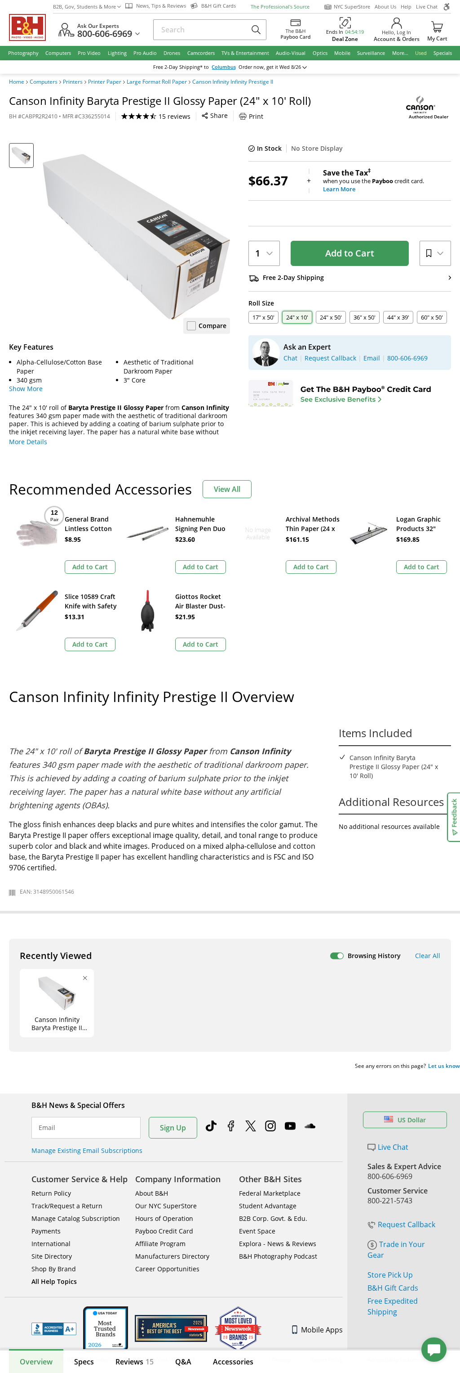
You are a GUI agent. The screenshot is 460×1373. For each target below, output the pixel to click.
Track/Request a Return (66, 1206)
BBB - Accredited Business (53, 1329)
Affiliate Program (160, 1243)
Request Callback (406, 1224)
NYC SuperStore (352, 6)
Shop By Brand (53, 1269)
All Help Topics (54, 1281)
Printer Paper (104, 82)
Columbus (224, 67)
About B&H (151, 1193)
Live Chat (427, 6)
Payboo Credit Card (164, 1231)
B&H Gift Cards (392, 1288)
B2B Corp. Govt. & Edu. (273, 1218)
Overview (36, 1362)
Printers (73, 82)
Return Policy (51, 1193)
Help (406, 6)
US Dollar (412, 1120)
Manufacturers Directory (172, 1256)
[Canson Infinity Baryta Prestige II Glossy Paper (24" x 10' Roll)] (136, 237)
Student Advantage (267, 1206)
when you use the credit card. (373, 181)
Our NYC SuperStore (166, 1206)
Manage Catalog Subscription (75, 1218)
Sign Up (173, 1128)
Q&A (183, 1362)
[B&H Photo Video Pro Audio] (31, 27)
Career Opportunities (167, 1269)
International (51, 1243)
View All (227, 489)
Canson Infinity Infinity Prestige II (232, 82)
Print (256, 116)
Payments (46, 1231)
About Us (385, 6)
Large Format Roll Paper (157, 82)
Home (16, 82)
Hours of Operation (164, 1218)
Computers (44, 82)
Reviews (134, 1362)
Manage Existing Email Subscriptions (86, 1150)
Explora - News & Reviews (277, 1243)
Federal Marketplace (270, 1193)
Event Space (257, 1231)
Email (47, 1128)
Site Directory (51, 1256)
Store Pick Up (390, 1275)
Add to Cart (349, 253)
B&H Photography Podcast (278, 1256)
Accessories (233, 1362)
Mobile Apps (322, 1330)
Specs (84, 1362)
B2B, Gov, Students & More (84, 6)
